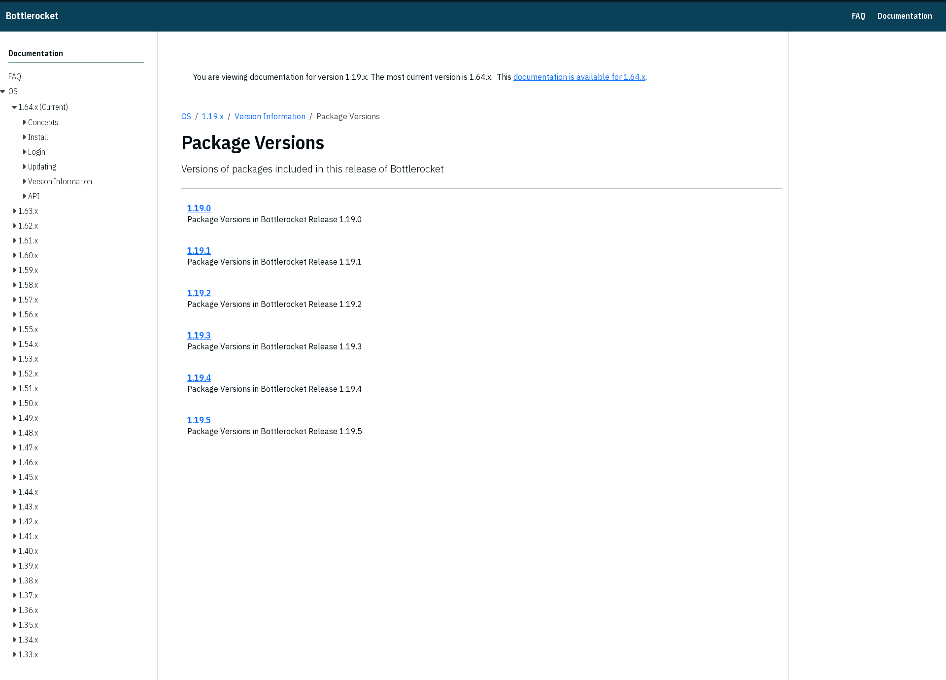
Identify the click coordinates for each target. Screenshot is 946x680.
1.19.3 (199, 335)
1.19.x (213, 116)
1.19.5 (199, 420)
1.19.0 (199, 208)
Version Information (270, 116)
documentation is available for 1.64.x (579, 77)
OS (186, 116)
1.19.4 (199, 377)
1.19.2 (199, 293)
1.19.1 (199, 250)
